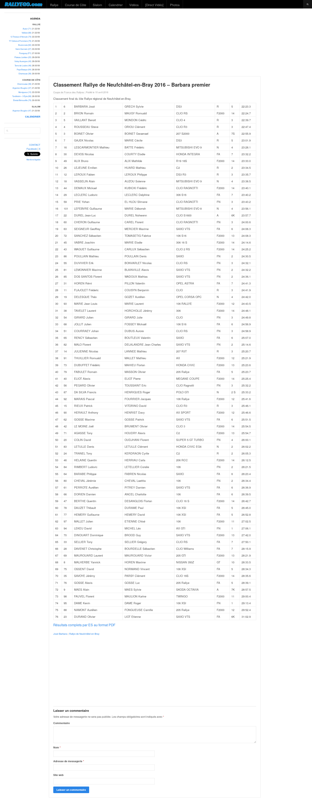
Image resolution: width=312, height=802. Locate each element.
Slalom (97, 5)
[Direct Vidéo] (154, 5)
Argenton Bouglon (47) (22, 88)
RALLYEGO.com (23, 4)
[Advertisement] (178, 42)
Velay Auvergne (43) (22, 61)
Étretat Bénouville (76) (22, 100)
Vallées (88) (26, 32)
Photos (175, 5)
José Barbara (60, 633)
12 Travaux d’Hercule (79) (20, 36)
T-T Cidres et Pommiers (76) (20, 41)
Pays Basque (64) (24, 69)
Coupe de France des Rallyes (68, 92)
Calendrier (116, 5)
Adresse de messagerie (68, 761)
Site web (58, 775)
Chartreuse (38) (24, 73)
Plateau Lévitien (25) (22, 57)
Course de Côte (75, 5)
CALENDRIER (32, 116)
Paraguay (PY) (25, 53)
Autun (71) (27, 28)
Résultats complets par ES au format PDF (84, 624)
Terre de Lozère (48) (23, 65)
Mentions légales (33, 159)
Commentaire (61, 723)
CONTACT (34, 144)
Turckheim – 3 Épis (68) (21, 96)
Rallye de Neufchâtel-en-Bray (84, 633)
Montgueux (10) (24, 92)
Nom (57, 747)
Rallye (54, 5)
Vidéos (134, 5)
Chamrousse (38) (24, 84)
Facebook (32, 148)
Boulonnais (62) (24, 45)
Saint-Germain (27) (23, 49)
